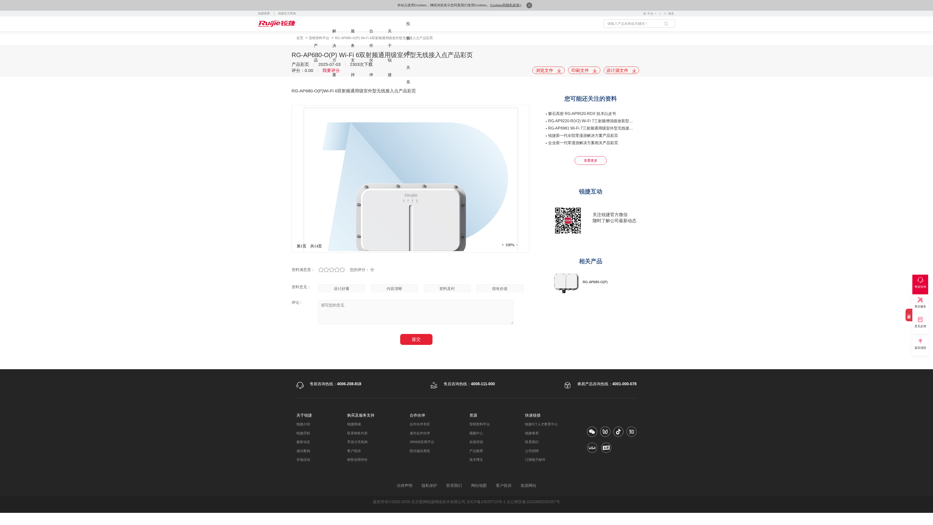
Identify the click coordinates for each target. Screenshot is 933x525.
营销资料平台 (479, 424)
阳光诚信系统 (420, 451)
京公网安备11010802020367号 (533, 502)
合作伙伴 (371, 53)
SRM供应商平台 (422, 442)
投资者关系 (408, 53)
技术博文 (476, 460)
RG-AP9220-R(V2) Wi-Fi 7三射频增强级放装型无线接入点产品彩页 (606, 121)
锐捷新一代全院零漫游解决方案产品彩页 (583, 135)
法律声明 (404, 485)
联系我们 (532, 442)
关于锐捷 (390, 53)
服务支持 (353, 53)
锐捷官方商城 (287, 13)
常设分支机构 (357, 442)
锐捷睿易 (264, 13)
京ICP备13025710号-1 (486, 502)
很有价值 (500, 289)
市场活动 (303, 460)
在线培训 (476, 442)
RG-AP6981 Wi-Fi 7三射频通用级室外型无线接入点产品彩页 (600, 128)
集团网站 (528, 485)
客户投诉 (354, 451)
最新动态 (303, 442)
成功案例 (303, 451)
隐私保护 (429, 485)
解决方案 (334, 53)
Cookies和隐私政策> (505, 5)
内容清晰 (394, 289)
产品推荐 (476, 451)
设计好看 (341, 289)
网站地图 (479, 485)
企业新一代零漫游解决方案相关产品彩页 (583, 143)
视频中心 (476, 433)
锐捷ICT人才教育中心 (541, 424)
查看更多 (590, 160)
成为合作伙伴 (420, 433)
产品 (316, 53)
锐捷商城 (354, 424)
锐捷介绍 (303, 424)
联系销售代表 (357, 433)
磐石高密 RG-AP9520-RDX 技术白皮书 (582, 114)
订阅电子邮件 (535, 460)
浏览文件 (545, 70)
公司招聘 (532, 451)
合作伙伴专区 (420, 424)
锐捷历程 (303, 433)
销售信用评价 (357, 460)
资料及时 (447, 289)
